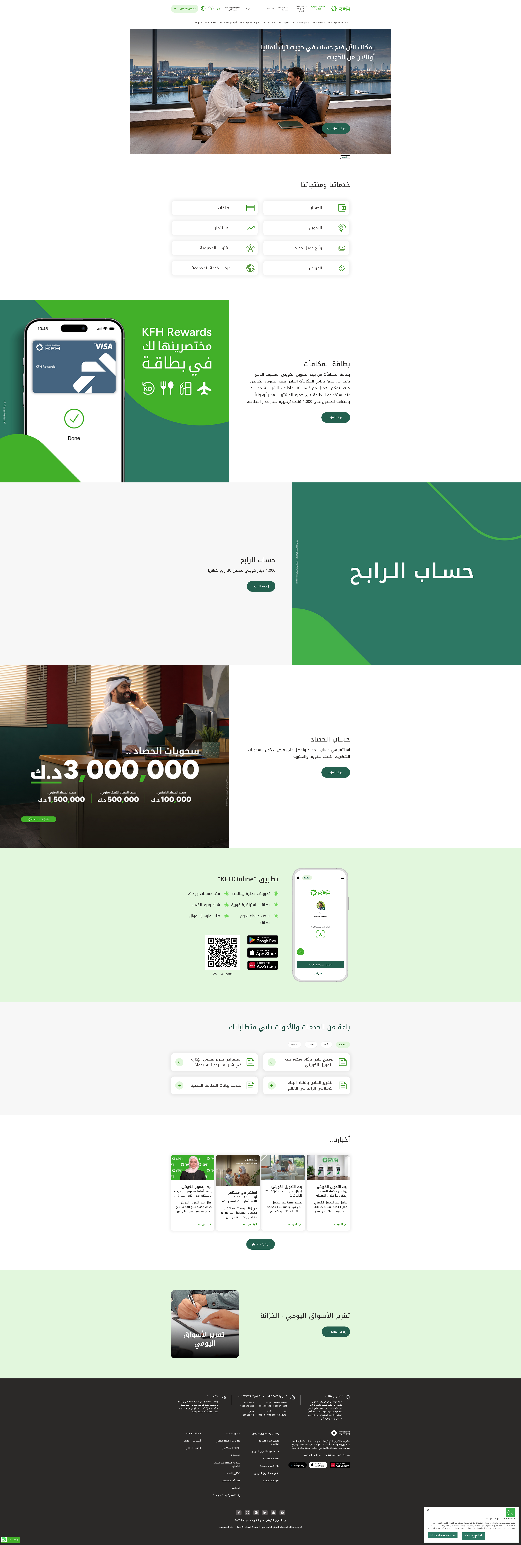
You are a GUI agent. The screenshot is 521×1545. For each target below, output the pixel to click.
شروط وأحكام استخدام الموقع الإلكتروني (281, 1527)
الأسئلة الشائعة (193, 1433)
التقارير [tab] (311, 1044)
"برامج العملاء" (303, 22)
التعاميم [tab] (343, 1044)
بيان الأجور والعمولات (269, 1466)
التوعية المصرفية (271, 1459)
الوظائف (236, 1488)
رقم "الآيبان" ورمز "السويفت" (226, 1495)
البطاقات (320, 22)
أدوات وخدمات (230, 22)
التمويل (285, 22)
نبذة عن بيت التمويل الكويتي (265, 1433)
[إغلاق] (428, 1510)
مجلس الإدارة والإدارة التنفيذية (269, 1442)
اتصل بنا (248, 8)
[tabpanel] (260, 1074)
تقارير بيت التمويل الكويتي (266, 1473)
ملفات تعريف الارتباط (247, 1527)
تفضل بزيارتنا (335, 1396)
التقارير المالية (233, 1433)
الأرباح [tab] (326, 1044)
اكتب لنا (214, 1396)
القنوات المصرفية (251, 22)
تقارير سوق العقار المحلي (228, 1441)
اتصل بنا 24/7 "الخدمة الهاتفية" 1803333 (264, 1396)
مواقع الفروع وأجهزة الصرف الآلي (233, 8)
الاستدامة (235, 1455)
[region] (471, 1525)
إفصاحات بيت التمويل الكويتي (265, 1451)
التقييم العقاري (193, 1448)
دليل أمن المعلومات (230, 1481)
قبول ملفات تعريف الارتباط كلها (442, 1535)
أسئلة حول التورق (192, 1441)
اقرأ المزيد (342, 1224)
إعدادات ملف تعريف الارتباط (473, 1536)
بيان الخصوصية (226, 1527)
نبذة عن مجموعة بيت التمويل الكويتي (226, 1464)
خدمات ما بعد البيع (207, 22)
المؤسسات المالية (271, 1481)
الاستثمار (271, 22)
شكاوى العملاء (233, 1473)
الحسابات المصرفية (340, 22)
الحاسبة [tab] (294, 1044)
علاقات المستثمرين (231, 1448)
